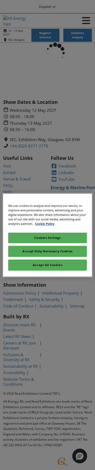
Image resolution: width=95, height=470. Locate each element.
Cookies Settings (47, 238)
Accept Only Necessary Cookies (47, 251)
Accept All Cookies (47, 265)
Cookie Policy (44, 224)
